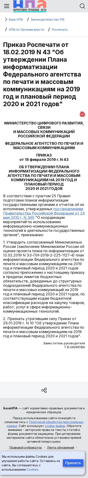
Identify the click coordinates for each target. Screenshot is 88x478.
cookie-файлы (55, 426)
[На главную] (29, 6)
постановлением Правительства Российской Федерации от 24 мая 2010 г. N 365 (44, 213)
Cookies (32, 469)
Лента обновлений (60, 447)
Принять (73, 463)
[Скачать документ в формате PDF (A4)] (82, 114)
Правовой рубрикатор (25, 447)
